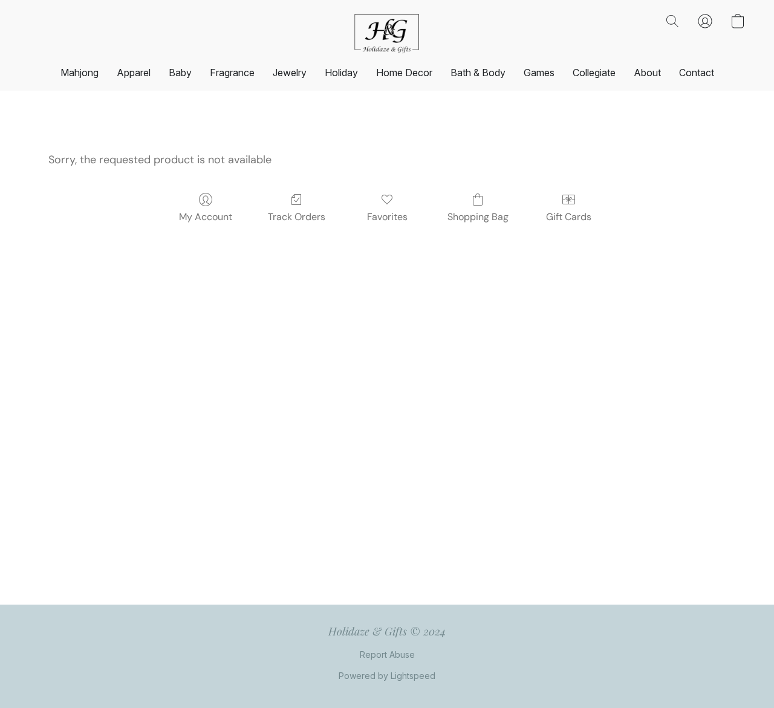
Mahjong (79, 73)
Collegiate (594, 73)
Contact (696, 73)
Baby (180, 73)
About (647, 73)
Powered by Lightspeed (387, 676)
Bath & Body (478, 73)
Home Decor (404, 73)
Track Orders (296, 216)
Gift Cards (568, 216)
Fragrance (232, 73)
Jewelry (290, 73)
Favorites (387, 216)
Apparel (134, 73)
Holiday (341, 73)
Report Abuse (387, 654)
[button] (387, 33)
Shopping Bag (478, 216)
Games (539, 73)
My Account (205, 216)
